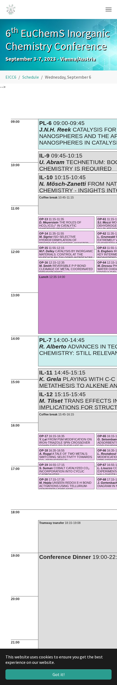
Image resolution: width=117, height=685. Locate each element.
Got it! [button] (58, 674)
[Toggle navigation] (109, 9)
